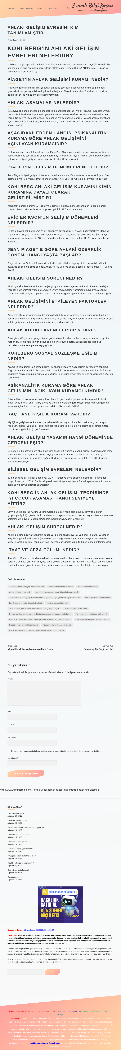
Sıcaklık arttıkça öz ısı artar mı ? (21, 863)
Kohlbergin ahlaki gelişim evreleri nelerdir (92, 619)
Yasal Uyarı (41, 8)
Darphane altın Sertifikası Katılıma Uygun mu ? (27, 827)
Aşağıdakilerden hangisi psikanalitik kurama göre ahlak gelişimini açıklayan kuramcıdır (44, 597)
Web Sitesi (12, 737)
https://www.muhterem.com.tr (16, 789)
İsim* (10, 711)
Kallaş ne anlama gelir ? (17, 842)
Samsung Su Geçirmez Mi (98, 649)
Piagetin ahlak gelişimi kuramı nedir (23, 625)
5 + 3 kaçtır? (13, 758)
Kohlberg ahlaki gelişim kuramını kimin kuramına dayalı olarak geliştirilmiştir (40, 614)
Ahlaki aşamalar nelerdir (88, 587)
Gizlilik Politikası (26, 8)
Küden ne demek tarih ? (17, 820)
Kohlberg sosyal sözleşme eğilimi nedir (92, 614)
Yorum (10, 679)
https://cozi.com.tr (44, 789)
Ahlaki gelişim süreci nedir (20, 592)
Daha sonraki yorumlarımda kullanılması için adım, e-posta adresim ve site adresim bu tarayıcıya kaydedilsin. (55, 751)
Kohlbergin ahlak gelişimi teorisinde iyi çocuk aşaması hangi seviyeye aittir (40, 619)
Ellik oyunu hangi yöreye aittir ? (20, 849)
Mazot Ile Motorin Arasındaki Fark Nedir (30, 649)
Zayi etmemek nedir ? (16, 813)
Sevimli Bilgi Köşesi (92, 6)
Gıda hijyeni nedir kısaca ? (18, 870)
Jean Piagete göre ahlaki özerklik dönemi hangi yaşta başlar (34, 608)
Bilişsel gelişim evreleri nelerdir (97, 597)
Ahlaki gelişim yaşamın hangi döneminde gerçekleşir (56, 592)
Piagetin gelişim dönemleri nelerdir (57, 625)
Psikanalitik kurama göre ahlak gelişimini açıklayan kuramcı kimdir (36, 630)
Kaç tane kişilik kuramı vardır (75, 608)
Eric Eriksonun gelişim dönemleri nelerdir (25, 603)
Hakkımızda (54, 8)
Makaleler (20, 579)
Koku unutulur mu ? (15, 877)
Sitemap (94, 789)
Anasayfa (11, 8)
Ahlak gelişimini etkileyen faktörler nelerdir (26, 587)
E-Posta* (11, 724)
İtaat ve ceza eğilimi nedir (57, 603)
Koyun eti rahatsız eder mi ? (19, 834)
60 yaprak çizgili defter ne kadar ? (22, 856)
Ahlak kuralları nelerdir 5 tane (61, 587)
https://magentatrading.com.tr (72, 789)
